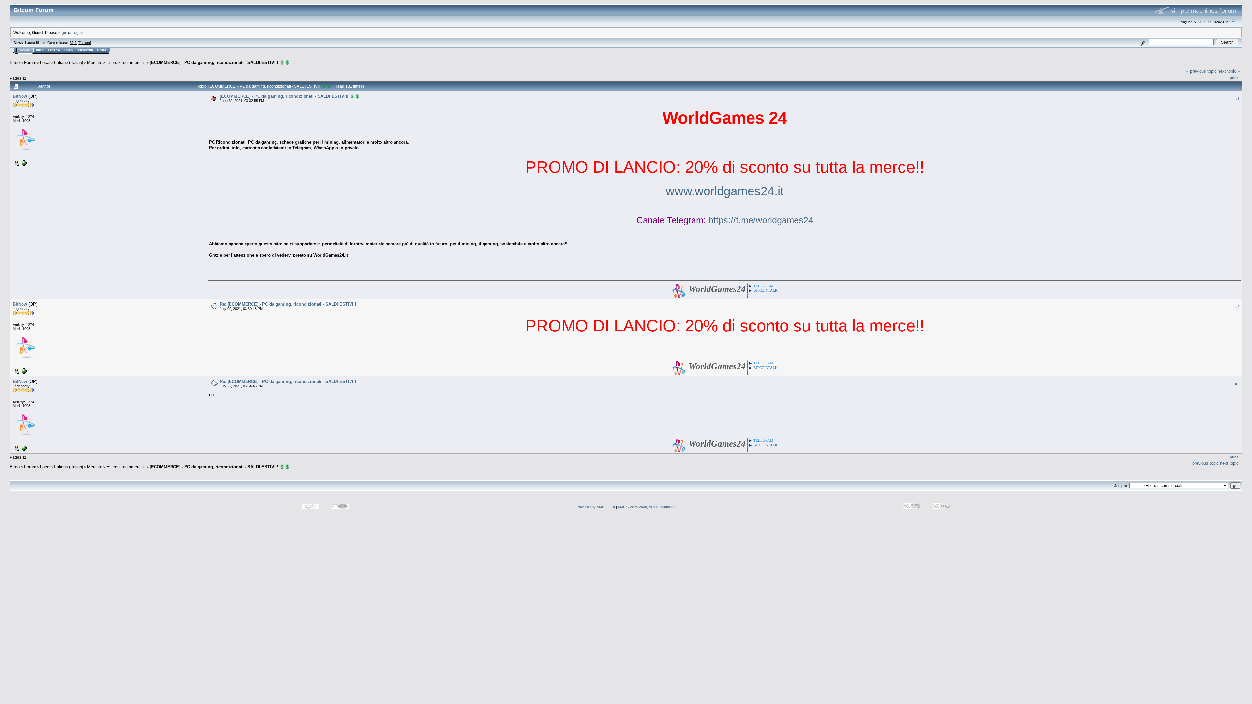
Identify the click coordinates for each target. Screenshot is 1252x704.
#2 (1237, 307)
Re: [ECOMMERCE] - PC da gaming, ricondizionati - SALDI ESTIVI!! (288, 304)
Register (85, 50)
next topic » (1229, 71)
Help (40, 50)
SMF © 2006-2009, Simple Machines (647, 507)
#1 (1237, 99)
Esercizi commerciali (126, 62)
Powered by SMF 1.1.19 (596, 507)
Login (69, 50)
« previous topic (1201, 71)
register (79, 32)
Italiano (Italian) (68, 62)
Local (45, 62)
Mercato (94, 62)
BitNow (20, 96)
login (62, 32)
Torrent (84, 43)
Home (24, 50)
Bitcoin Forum (23, 62)
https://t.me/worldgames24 (760, 220)
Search (54, 50)
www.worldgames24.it (724, 191)
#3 (1237, 384)
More (101, 50)
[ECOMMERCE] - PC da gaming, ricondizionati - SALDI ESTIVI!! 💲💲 (220, 62)
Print (1234, 78)
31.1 (73, 43)
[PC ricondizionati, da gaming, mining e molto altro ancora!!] (23, 163)
